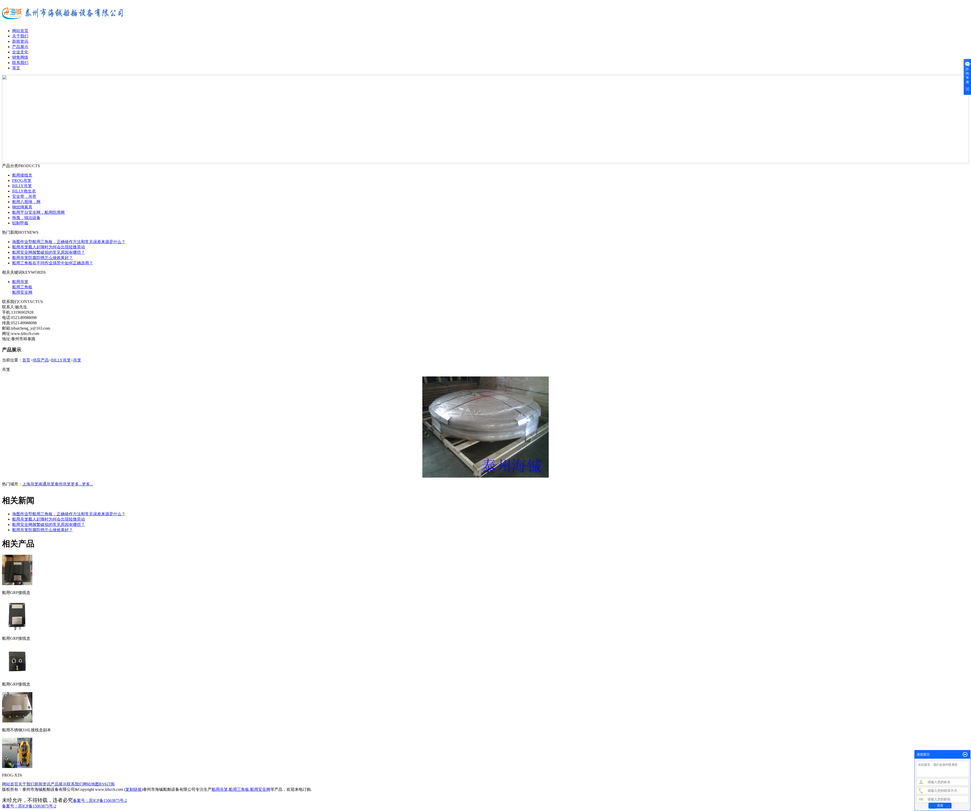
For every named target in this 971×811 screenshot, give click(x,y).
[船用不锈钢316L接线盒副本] (17, 720)
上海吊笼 (30, 484)
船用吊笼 (20, 282)
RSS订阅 (107, 784)
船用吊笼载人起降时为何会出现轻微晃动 (48, 247)
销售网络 (20, 57)
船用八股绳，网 (26, 202)
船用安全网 (22, 292)
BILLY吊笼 (22, 186)
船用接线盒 (22, 175)
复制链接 (133, 789)
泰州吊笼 (63, 484)
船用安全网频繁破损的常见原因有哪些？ (48, 252)
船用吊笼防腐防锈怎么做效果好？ (42, 257)
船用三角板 (22, 287)
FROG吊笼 (21, 180)
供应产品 (41, 360)
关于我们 (20, 36)
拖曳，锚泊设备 (26, 218)
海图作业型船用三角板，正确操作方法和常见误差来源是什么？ (68, 242)
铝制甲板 (20, 223)
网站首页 (20, 31)
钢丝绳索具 (22, 207)
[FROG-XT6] (17, 766)
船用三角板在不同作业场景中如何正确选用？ (52, 263)
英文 (16, 68)
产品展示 (20, 47)
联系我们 (20, 62)
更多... (76, 484)
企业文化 (20, 52)
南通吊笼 (46, 484)
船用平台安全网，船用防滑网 (38, 212)
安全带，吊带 (24, 196)
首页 (26, 360)
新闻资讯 (20, 41)
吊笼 (77, 360)
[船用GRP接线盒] (17, 583)
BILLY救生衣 (24, 191)
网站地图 (91, 784)
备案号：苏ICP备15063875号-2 (100, 800)
